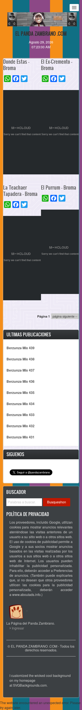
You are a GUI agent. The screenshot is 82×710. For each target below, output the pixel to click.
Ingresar (18, 628)
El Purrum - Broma (58, 187)
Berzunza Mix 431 (20, 437)
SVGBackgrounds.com (30, 685)
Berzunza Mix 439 (20, 347)
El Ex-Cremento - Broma (56, 64)
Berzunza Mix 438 (20, 359)
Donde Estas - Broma (16, 64)
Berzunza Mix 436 (20, 381)
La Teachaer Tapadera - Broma (20, 190)
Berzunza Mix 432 (20, 425)
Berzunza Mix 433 (20, 414)
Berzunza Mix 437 (20, 370)
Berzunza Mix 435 (20, 392)
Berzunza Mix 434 (20, 403)
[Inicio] (20, 608)
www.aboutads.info (26, 594)
